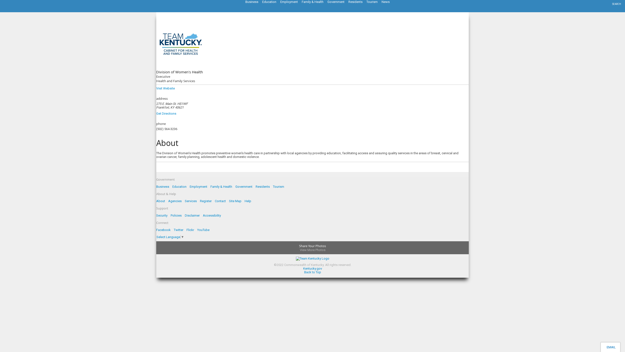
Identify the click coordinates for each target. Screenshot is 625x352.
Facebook (163, 230)
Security (161, 215)
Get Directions (166, 113)
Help (248, 201)
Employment (198, 186)
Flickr (190, 230)
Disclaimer (192, 215)
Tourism (278, 186)
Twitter (178, 230)
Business (162, 186)
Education (179, 186)
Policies (176, 215)
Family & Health (221, 186)
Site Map (235, 201)
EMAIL (610, 347)
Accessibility (212, 215)
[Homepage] (23, 10)
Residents (263, 186)
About (160, 201)
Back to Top (312, 272)
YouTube (203, 230)
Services (191, 201)
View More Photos (312, 250)
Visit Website (165, 88)
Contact (220, 201)
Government (243, 186)
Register (206, 201)
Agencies (175, 201)
